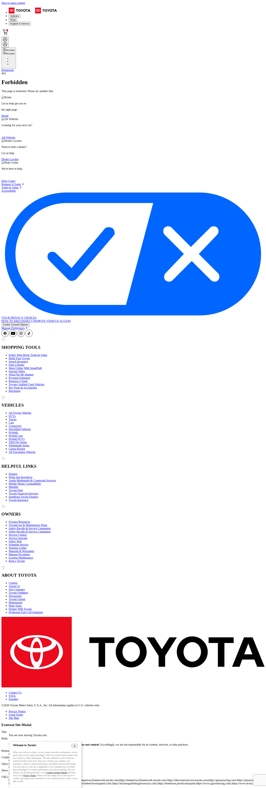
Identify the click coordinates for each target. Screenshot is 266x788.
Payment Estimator (19, 377)
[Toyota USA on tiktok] (29, 336)
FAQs (12, 695)
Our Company (17, 589)
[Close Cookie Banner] (74, 746)
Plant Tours (15, 605)
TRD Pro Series (18, 442)
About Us (14, 586)
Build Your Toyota (19, 358)
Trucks (12, 419)
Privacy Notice (17, 711)
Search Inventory (18, 361)
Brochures (14, 390)
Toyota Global (17, 599)
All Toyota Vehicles (20, 412)
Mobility (13, 487)
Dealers (13, 473)
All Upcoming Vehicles (22, 452)
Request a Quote (18, 381)
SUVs (12, 416)
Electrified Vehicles (20, 429)
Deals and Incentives (20, 477)
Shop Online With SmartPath (25, 368)
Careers (13, 582)
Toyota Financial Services (23, 493)
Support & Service (19, 23)
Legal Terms (16, 714)
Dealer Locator (10, 159)
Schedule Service (18, 544)
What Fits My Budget (21, 374)
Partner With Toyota (20, 609)
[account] (5, 42)
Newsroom (15, 595)
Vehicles (14, 16)
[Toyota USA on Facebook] (5, 336)
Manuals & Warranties (21, 551)
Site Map (14, 717)
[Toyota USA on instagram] (21, 336)
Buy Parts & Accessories (23, 387)
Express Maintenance (21, 557)
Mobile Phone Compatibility (25, 483)
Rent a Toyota (17, 560)
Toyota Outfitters (18, 592)
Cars (11, 422)
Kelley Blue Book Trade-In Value (28, 355)
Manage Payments (19, 554)
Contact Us (15, 692)
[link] (12, 184)
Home (5, 115)
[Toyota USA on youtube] (13, 336)
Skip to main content (13, 3)
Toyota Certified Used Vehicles (26, 384)
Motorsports (15, 602)
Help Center (8, 181)
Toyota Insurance (18, 500)
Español (13, 699)
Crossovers (15, 425)
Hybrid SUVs (17, 438)
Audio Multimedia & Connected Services (32, 480)
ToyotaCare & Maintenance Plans (28, 525)
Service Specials (18, 538)
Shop (13, 19)
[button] (15, 324)
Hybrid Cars (16, 435)
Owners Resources (19, 521)
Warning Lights (17, 547)
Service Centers (18, 534)
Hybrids (13, 432)
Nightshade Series (19, 445)
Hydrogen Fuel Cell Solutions (26, 612)
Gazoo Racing (17, 448)
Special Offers (17, 371)
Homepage (7, 70)
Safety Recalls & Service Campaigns (30, 528)
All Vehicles (8, 137)
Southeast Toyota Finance (23, 496)
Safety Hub (15, 541)
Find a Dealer (16, 364)
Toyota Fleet (16, 490)
